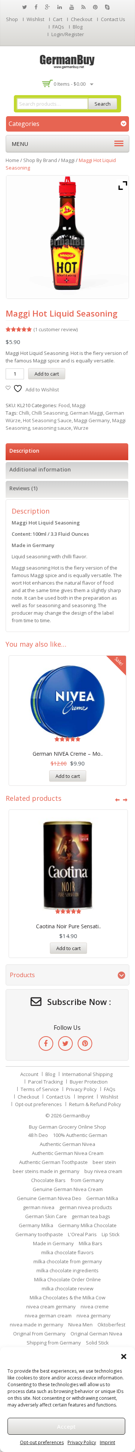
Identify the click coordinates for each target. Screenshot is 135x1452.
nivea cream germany (51, 1306)
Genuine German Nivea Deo (49, 1198)
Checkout (81, 19)
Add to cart (46, 373)
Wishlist (35, 19)
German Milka (102, 1198)
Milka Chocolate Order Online (67, 1279)
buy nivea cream (103, 1171)
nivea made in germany (36, 1324)
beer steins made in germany (46, 1171)
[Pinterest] (85, 1043)
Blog (77, 26)
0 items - (70, 83)
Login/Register (67, 34)
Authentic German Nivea (67, 1144)
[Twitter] (65, 1043)
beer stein (104, 1162)
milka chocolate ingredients (67, 1270)
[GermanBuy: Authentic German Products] (67, 61)
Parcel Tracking (45, 1081)
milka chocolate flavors (67, 1252)
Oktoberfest (111, 1324)
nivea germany (93, 1315)
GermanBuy (76, 1115)
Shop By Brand (40, 160)
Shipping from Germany (54, 1342)
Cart (57, 19)
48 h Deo (38, 1135)
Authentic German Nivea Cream (68, 1153)
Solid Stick (97, 1342)
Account (29, 1074)
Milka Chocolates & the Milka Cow (67, 1297)
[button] (124, 1356)
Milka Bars (90, 1243)
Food (64, 405)
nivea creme (95, 1306)
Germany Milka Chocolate (87, 1225)
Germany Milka (36, 1225)
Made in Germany (53, 1243)
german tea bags (91, 1216)
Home (12, 160)
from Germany (87, 1180)
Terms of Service (40, 1089)
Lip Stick (111, 1234)
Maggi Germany (92, 420)
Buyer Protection (89, 1081)
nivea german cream (48, 1315)
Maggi (68, 160)
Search (102, 103)
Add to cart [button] (68, 776)
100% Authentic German (80, 1135)
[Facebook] (46, 1043)
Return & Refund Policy (95, 1104)
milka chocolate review (67, 1288)
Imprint (107, 1442)
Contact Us (113, 19)
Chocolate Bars (48, 1180)
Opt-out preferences (42, 1442)
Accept (66, 1426)
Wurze (81, 427)
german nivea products (85, 1207)
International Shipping (87, 1074)
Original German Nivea (96, 1333)
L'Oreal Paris (82, 1234)
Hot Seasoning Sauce (47, 420)
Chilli (24, 412)
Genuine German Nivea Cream (68, 1189)
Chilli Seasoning (50, 412)
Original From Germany (39, 1333)
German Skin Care (46, 1216)
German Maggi (86, 412)
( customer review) (55, 329)
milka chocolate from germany (67, 1261)
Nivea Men (80, 1324)
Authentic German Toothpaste (53, 1162)
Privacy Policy (82, 1442)
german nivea (38, 1207)
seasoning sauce (51, 427)
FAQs (58, 26)
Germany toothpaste (39, 1234)
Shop (12, 19)
